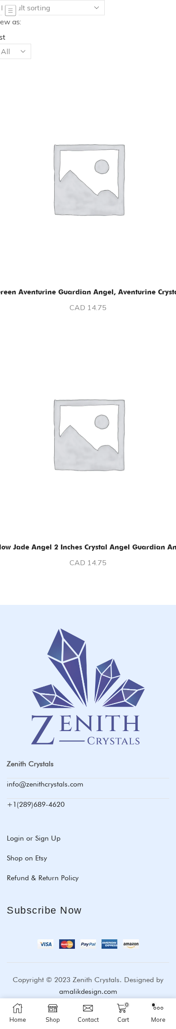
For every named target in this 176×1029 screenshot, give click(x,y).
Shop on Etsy (27, 858)
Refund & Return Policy (43, 878)
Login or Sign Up (33, 838)
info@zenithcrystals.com (45, 784)
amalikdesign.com (88, 991)
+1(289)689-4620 (36, 804)
